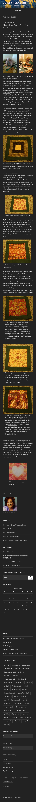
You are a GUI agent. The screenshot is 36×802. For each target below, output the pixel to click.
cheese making (9, 679)
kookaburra (15, 700)
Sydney (24, 714)
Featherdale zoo (17, 90)
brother (7, 675)
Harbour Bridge (9, 693)
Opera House (21, 707)
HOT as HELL (7, 529)
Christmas (22, 679)
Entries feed (7, 763)
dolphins (20, 682)
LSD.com (6, 786)
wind (6, 724)
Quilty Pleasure (15, 2)
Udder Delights (25, 717)
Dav (4, 565)
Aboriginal (16, 665)
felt (26, 686)
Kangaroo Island (20, 696)
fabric (29, 682)
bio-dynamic (27, 668)
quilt (6, 714)
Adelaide (26, 665)
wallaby (16, 721)
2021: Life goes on (9, 533)
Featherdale (16, 686)
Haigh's (25, 689)
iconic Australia (24, 693)
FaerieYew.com (8, 782)
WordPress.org (8, 771)
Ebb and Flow (11, 552)
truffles (14, 717)
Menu (19, 10)
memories (8, 703)
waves (25, 721)
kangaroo (8, 696)
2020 (6, 665)
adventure (8, 668)
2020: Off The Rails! (15, 562)
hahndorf (16, 689)
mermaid (18, 703)
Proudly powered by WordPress (12, 797)
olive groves (8, 707)
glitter (7, 689)
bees (17, 668)
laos (25, 700)
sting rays (15, 714)
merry (27, 703)
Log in (5, 759)
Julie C (5, 562)
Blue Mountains (10, 672)
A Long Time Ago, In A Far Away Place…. (15, 540)
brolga (21, 672)
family (7, 686)
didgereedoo (9, 682)
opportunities (9, 710)
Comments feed (8, 767)
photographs (22, 710)
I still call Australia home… (11, 536)
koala (6, 700)
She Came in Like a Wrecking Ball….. (14, 525)
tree (6, 717)
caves (15, 675)
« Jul (9, 616)
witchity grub (12, 425)
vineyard (7, 721)
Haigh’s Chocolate (8, 274)
